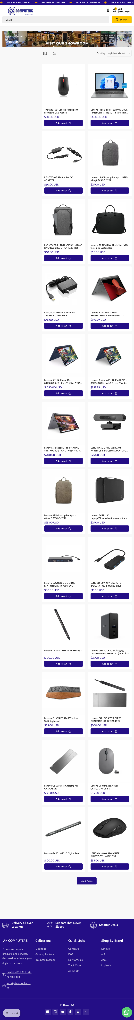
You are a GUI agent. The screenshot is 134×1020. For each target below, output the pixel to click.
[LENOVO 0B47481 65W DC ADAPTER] (63, 153)
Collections (43, 941)
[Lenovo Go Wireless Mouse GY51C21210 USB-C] (109, 761)
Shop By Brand (112, 941)
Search (123, 19)
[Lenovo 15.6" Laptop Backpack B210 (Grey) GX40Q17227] (109, 153)
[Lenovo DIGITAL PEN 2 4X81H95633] (63, 626)
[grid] (45, 53)
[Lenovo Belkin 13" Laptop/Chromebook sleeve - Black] (109, 491)
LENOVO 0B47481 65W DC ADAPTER (58, 179)
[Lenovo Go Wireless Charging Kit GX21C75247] (63, 761)
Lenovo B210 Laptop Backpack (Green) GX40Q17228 (60, 517)
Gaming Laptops (44, 954)
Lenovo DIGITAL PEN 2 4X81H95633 (63, 650)
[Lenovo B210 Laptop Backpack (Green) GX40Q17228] (63, 491)
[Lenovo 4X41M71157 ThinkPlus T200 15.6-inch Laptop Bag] (109, 220)
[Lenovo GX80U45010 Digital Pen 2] (63, 829)
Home (9, 36)
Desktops (40, 948)
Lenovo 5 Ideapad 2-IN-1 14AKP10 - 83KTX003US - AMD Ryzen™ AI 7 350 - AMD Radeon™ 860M (62, 449)
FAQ (70, 954)
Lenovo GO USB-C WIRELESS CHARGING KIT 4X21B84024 (106, 720)
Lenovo (105, 948)
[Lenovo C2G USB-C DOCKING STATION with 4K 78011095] (63, 558)
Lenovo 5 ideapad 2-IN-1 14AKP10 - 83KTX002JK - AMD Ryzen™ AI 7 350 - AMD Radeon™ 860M (109, 382)
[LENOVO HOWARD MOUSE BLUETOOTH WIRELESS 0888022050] (109, 829)
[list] (55, 53)
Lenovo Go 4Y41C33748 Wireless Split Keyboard (61, 720)
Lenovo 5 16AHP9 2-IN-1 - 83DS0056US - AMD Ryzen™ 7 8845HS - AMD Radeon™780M (107, 314)
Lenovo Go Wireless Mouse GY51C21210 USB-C (104, 787)
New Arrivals (75, 959)
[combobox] (56, 19)
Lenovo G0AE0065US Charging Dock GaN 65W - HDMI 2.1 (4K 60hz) (110, 652)
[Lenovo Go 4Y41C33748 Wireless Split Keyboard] (63, 693)
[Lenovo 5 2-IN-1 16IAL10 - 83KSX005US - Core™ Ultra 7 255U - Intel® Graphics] (63, 355)
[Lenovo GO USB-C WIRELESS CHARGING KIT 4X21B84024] (109, 693)
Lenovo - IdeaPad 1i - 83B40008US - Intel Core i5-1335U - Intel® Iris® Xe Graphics (109, 111)
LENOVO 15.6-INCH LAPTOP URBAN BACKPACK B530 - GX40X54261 (63, 246)
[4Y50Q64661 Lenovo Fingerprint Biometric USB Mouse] (63, 85)
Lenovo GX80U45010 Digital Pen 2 (62, 853)
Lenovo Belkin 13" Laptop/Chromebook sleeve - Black (109, 517)
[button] (5, 11)
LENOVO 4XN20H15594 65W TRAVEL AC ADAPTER (59, 314)
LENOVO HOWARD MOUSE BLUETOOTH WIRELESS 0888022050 (105, 855)
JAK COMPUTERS (15, 941)
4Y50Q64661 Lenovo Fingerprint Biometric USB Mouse (61, 111)
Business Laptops (45, 959)
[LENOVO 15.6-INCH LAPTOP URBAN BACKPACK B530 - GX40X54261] (63, 220)
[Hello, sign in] (108, 10)
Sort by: (101, 53)
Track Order (75, 965)
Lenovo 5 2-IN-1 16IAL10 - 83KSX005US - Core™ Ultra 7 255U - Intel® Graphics (63, 382)
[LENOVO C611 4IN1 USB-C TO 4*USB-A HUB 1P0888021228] (109, 558)
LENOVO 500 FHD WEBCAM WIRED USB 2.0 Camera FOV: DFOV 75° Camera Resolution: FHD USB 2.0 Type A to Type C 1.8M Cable (110, 449)
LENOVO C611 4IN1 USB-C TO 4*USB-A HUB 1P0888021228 (106, 584)
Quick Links (76, 941)
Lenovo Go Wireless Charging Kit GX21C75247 (61, 787)
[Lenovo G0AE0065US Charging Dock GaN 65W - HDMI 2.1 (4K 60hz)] (109, 626)
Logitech (106, 965)
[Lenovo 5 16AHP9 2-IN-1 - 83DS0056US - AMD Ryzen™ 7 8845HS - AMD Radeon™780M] (109, 288)
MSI (103, 954)
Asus (104, 959)
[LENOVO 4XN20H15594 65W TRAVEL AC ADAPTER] (63, 288)
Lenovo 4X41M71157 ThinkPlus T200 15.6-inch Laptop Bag (110, 246)
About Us (73, 970)
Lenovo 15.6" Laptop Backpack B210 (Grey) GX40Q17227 (109, 179)
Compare (73, 948)
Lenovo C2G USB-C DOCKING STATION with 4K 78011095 (59, 584)
